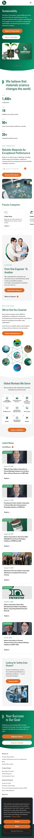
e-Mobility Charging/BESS (7, 401)
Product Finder (6, 768)
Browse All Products (11, 175)
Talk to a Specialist (11, 34)
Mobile (7, 421)
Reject (17, 826)
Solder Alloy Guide (7, 764)
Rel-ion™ (18, 66)
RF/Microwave (7, 411)
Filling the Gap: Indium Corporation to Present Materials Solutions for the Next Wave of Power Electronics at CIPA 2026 (16, 471)
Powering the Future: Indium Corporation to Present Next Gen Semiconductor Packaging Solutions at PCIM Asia (16, 505)
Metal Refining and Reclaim (17, 421)
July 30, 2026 (8, 637)
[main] (17, 374)
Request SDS (13, 681)
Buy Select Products (8, 771)
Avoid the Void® (6, 783)
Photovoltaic (27, 411)
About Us (5, 794)
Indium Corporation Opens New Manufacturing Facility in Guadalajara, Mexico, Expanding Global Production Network (15, 608)
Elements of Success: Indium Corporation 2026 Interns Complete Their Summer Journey (16, 573)
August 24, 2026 (8, 466)
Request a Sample (17, 743)
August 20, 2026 (8, 534)
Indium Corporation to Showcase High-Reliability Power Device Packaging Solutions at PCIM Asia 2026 (16, 539)
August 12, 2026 (8, 568)
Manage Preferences (17, 831)
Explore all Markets (17, 430)
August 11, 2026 (8, 602)
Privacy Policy (16, 816)
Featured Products (7, 780)
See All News (6, 447)
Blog (3, 761)
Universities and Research (17, 401)
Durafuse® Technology (8, 785)
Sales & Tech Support (14, 290)
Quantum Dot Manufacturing (17, 411)
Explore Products (10, 28)
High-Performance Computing (27, 402)
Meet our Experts (10, 296)
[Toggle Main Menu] (30, 2)
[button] (14, 64)
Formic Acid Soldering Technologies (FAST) (14, 788)
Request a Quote (17, 736)
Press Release (7, 452)
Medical (27, 421)
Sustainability (15, 66)
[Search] (25, 169)
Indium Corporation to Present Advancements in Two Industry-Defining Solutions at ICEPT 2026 (16, 642)
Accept (17, 821)
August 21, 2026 (8, 500)
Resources (5, 753)
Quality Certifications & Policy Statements (14, 759)
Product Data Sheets (8, 757)
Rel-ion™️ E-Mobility (8, 790)
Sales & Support (7, 773)
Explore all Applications (12, 333)
